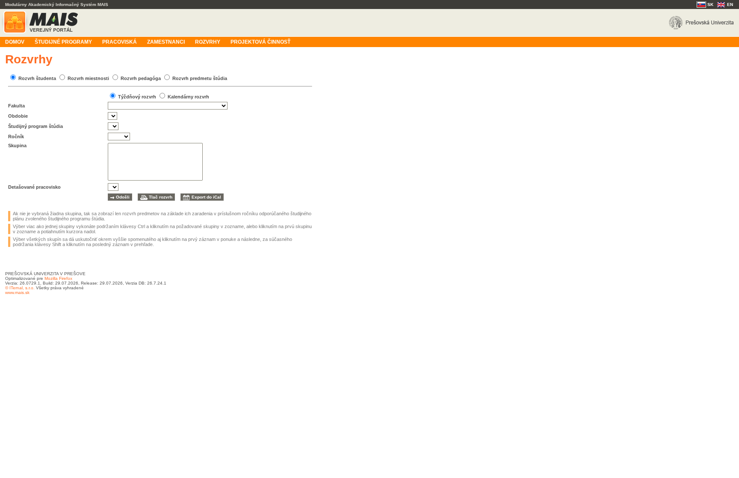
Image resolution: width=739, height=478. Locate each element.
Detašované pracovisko (34, 187)
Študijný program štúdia (35, 126)
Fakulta (16, 105)
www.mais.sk (17, 292)
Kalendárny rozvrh (188, 96)
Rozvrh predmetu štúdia (199, 78)
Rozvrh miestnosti (88, 78)
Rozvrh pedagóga (141, 78)
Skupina (17, 145)
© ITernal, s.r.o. (20, 287)
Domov (14, 42)
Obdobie (18, 116)
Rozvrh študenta (37, 78)
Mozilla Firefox (58, 278)
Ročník (16, 136)
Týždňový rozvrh (137, 96)
